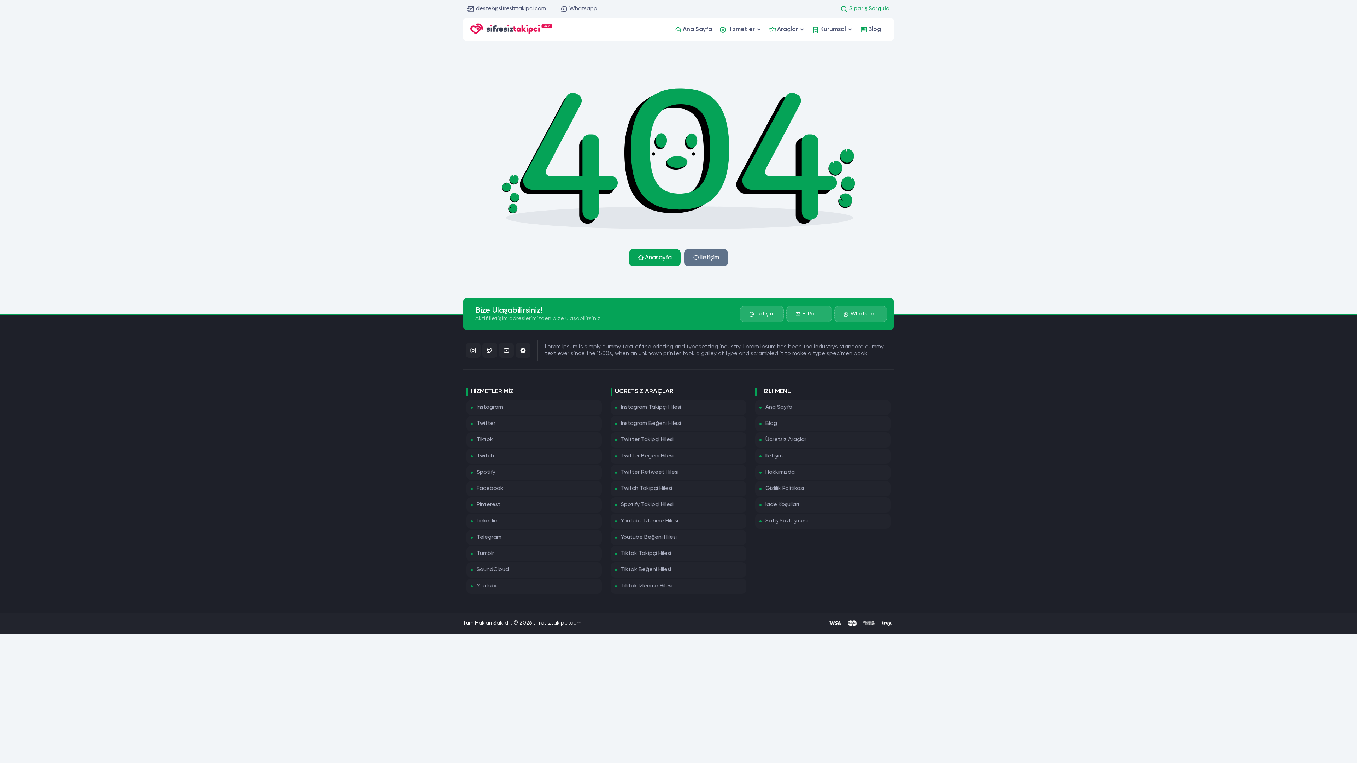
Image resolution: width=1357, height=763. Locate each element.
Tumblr (485, 553)
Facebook (490, 488)
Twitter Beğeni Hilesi (647, 456)
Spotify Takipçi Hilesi (647, 505)
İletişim (709, 258)
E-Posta (813, 314)
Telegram (489, 537)
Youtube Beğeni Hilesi (649, 537)
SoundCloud (493, 570)
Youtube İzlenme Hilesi (649, 521)
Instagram (490, 407)
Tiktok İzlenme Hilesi (646, 586)
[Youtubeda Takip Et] (506, 350)
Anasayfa (658, 258)
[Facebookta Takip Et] (523, 350)
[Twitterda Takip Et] (489, 350)
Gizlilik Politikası (784, 488)
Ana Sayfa (778, 407)
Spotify (486, 472)
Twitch (485, 456)
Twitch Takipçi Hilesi (646, 488)
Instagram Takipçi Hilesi (651, 407)
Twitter (486, 423)
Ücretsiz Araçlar (785, 440)
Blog (771, 423)
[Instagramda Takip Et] (473, 350)
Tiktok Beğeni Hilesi (646, 570)
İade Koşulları (782, 505)
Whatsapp (583, 9)
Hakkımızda (780, 472)
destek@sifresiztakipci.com (511, 9)
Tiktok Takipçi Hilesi (646, 553)
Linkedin (487, 521)
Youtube (488, 586)
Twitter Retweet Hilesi (649, 472)
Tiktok (485, 440)
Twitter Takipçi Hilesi (647, 440)
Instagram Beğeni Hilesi (651, 423)
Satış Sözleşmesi (786, 521)
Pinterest (488, 505)
